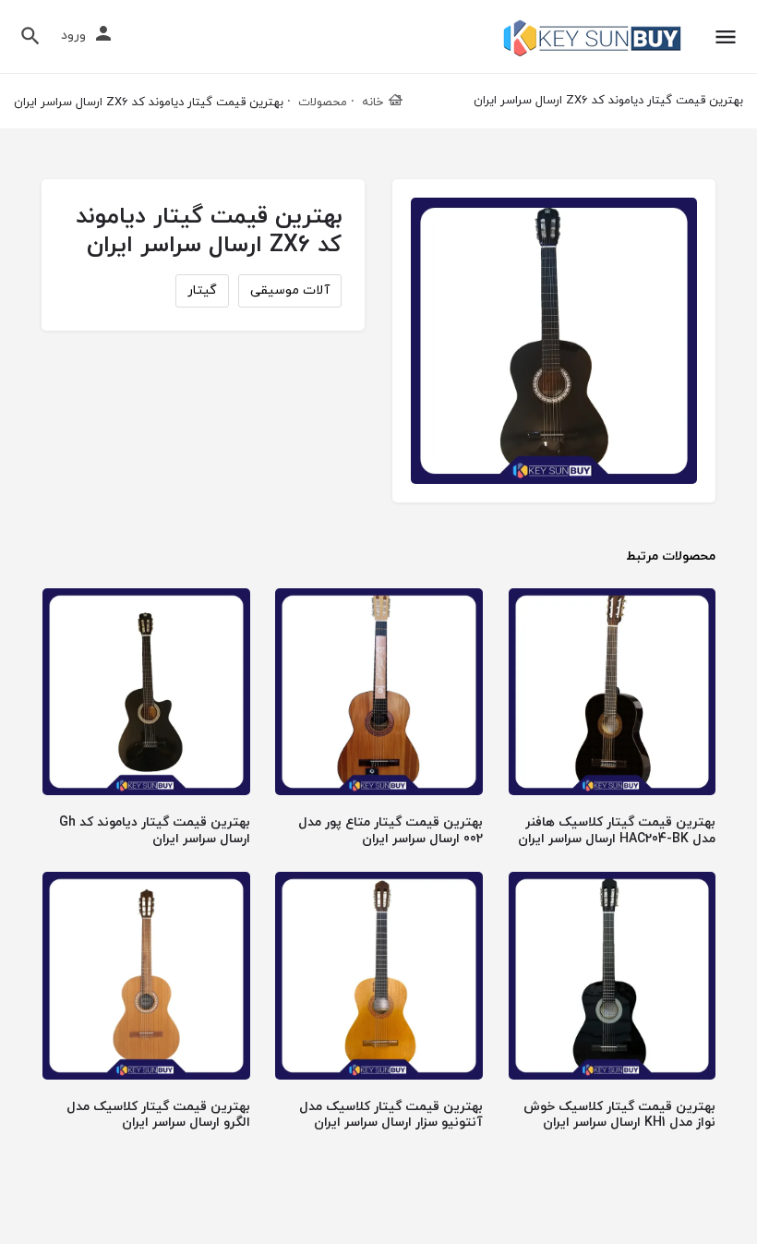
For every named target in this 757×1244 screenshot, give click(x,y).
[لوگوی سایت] (590, 38)
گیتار (202, 290)
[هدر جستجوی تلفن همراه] (30, 36)
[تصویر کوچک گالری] (554, 341)
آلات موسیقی (290, 290)
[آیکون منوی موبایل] (726, 37)
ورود (73, 35)
